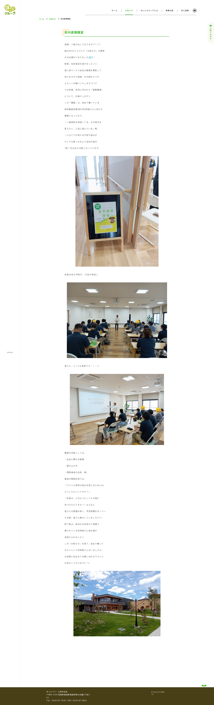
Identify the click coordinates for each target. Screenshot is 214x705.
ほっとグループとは (149, 10)
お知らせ (129, 10)
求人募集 (185, 10)
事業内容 (169, 10)
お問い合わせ (194, 10)
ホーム (114, 10)
